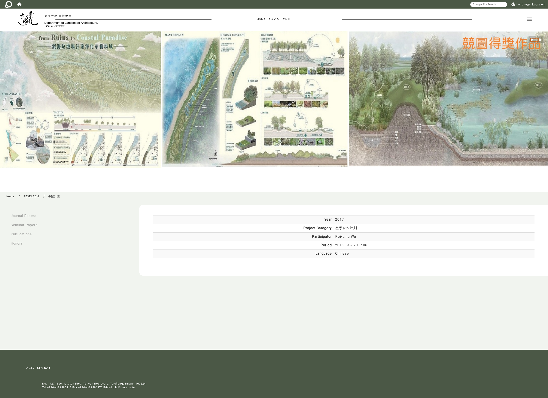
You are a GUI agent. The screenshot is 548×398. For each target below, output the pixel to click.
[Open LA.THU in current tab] (29, 18)
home (10, 196)
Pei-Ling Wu (345, 237)
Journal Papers (23, 216)
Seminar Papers (24, 225)
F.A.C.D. (274, 19)
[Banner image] (274, 99)
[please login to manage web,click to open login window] (8, 4)
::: (4, 214)
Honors (17, 243)
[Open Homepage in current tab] (19, 4)
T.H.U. (287, 19)
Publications (21, 234)
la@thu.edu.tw (125, 387)
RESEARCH (31, 196)
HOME (261, 19)
